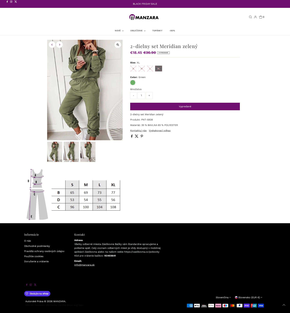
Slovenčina (222, 297)
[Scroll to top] (284, 307)
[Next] (59, 44)
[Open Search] (250, 17)
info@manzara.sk (84, 264)
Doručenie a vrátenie (36, 261)
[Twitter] (16, 4)
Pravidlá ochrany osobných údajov (44, 251)
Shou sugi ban (75, 305)
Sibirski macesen (35, 305)
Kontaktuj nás (138, 130)
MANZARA (59, 301)
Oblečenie (136, 30)
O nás (27, 240)
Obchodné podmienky (37, 246)
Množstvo (136, 89)
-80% (172, 30)
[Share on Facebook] (132, 136)
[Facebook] (7, 4)
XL (158, 68)
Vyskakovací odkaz (160, 130)
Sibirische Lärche (56, 305)
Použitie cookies (33, 256)
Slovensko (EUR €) (249, 297)
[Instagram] (11, 4)
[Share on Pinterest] (142, 136)
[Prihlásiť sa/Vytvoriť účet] (255, 17)
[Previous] (52, 44)
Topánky (157, 30)
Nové (118, 30)
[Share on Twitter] (137, 136)
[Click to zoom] (117, 44)
